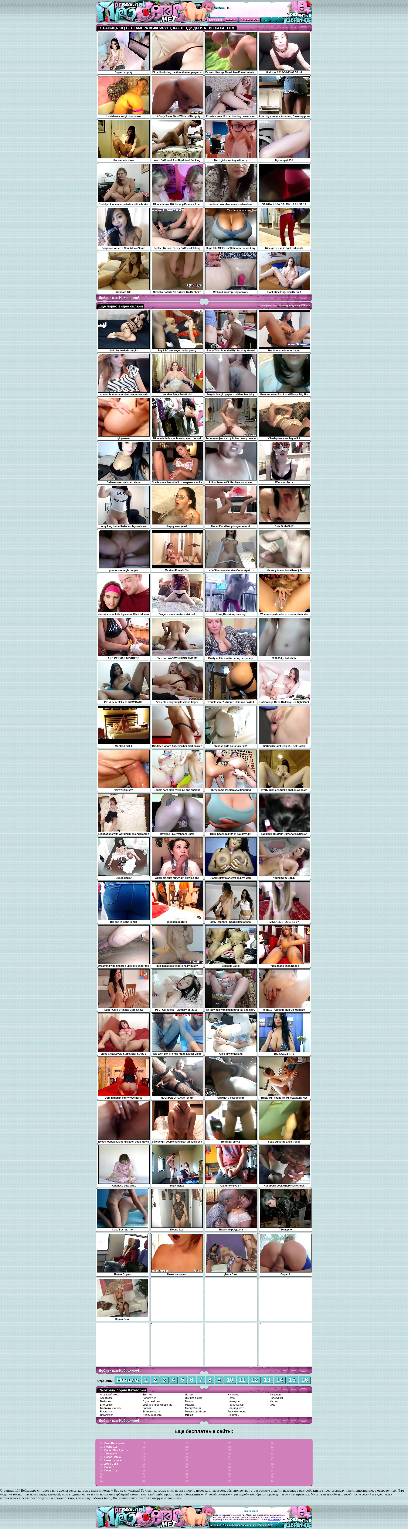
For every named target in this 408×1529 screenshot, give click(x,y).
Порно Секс (111, 1470)
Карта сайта (251, 1511)
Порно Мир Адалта (116, 1450)
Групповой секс (152, 1401)
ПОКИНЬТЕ (274, 1519)
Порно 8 (109, 1467)
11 (242, 1380)
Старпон (275, 1394)
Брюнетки (106, 1411)
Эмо (272, 1404)
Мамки (189, 1401)
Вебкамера (106, 1414)
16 (304, 1380)
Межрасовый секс (196, 1411)
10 (230, 1380)
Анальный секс (109, 1394)
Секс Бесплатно (114, 1443)
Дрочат (147, 1408)
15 (292, 1380)
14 (279, 1380)
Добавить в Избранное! (119, 298)
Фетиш (274, 1401)
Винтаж (147, 1394)
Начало (128, 1380)
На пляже (233, 1394)
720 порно (110, 1453)
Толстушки (276, 1398)
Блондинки (106, 1404)
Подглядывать (236, 1408)
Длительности (301, 305)
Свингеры (233, 1414)
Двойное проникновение (157, 1404)
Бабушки (105, 1401)
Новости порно (113, 1460)
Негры (231, 1398)
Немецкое (234, 1401)
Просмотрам (284, 305)
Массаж (189, 1404)
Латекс (189, 1394)
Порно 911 (110, 1446)
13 (267, 1380)
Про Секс (219, 8)
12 (254, 1380)
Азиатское (106, 1398)
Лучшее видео (250, 19)
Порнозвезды (236, 1404)
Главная (231, 19)
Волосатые (149, 1398)
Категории (215, 19)
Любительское (194, 1398)
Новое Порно (112, 1457)
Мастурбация (193, 1408)
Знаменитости (151, 1411)
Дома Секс (111, 1463)
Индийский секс (152, 1414)
